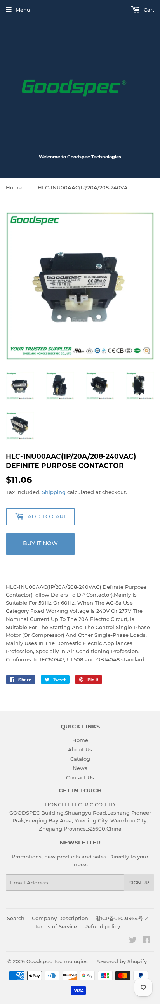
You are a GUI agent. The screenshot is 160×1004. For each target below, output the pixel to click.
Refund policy (102, 926)
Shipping (54, 492)
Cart (148, 10)
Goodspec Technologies (57, 961)
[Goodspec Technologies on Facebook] (146, 941)
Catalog (80, 759)
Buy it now (40, 543)
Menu (23, 10)
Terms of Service (56, 926)
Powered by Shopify (121, 961)
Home (14, 187)
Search (15, 918)
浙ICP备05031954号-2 (122, 918)
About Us (80, 749)
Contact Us (80, 777)
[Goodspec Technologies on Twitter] (133, 941)
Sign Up (139, 883)
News (80, 768)
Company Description (60, 918)
